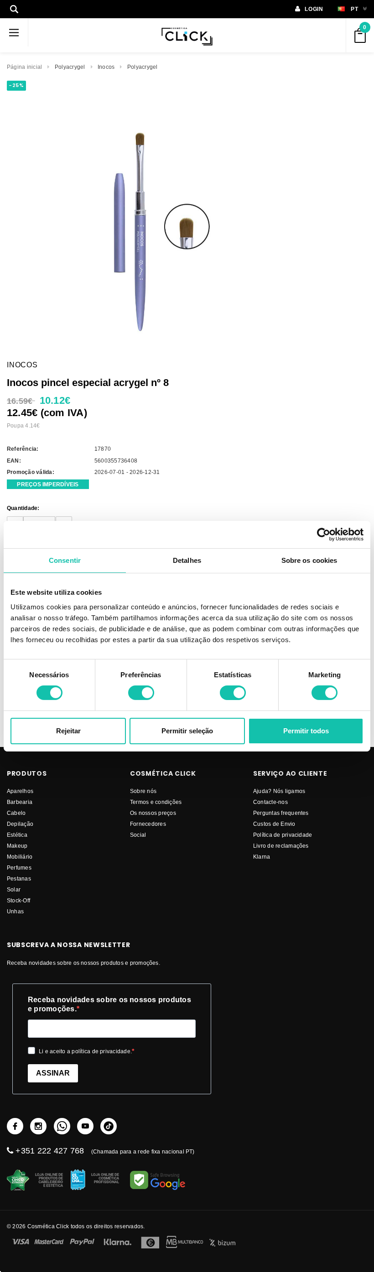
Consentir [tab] (65, 560)
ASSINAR (53, 1073)
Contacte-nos (270, 801)
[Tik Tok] (108, 1126)
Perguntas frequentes (281, 812)
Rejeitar (68, 731)
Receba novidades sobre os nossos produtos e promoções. (109, 1004)
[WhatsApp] (62, 1126)
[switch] (141, 692)
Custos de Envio (274, 823)
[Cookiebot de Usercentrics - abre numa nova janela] (324, 534)
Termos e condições (156, 801)
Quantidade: (23, 508)
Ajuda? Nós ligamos (279, 791)
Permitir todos (306, 731)
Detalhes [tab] (187, 560)
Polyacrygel (70, 66)
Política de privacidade (282, 834)
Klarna (261, 856)
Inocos (106, 66)
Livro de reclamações (281, 845)
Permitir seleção (187, 731)
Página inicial (24, 66)
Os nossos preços (153, 812)
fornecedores (148, 823)
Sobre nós (143, 791)
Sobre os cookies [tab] (309, 560)
